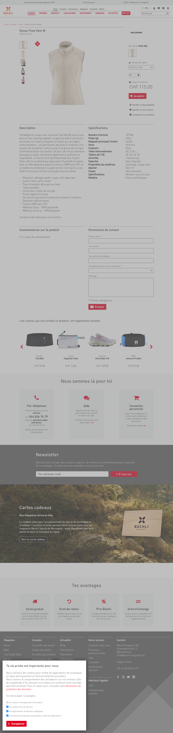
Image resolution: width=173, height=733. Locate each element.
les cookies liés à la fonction (21, 707)
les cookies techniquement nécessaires (25, 702)
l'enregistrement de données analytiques (26, 711)
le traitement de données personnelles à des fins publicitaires (35, 716)
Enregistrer (18, 723)
